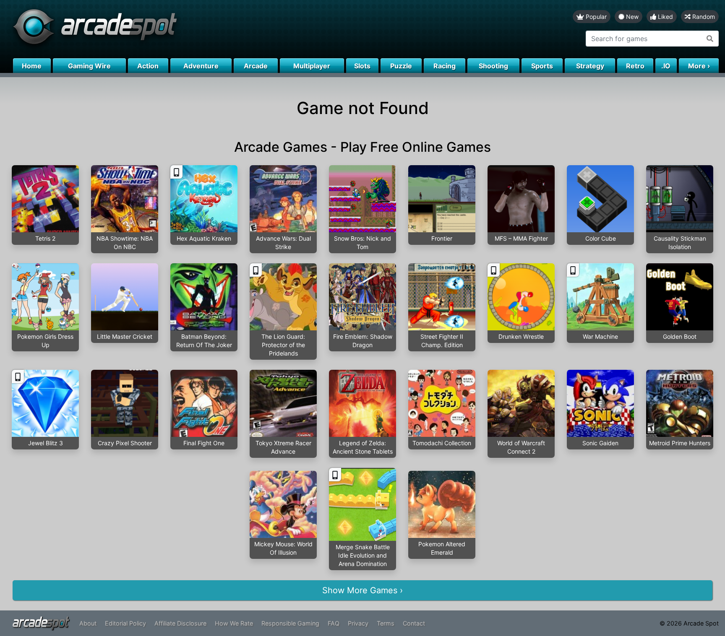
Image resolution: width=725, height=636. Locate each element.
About (87, 623)
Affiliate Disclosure (180, 623)
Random (703, 16)
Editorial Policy (125, 623)
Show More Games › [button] (362, 590)
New (631, 16)
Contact (414, 623)
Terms (385, 623)
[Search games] (710, 39)
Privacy (358, 623)
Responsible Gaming (290, 623)
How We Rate (234, 623)
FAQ (333, 623)
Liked (664, 16)
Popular (595, 16)
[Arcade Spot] (181, 29)
